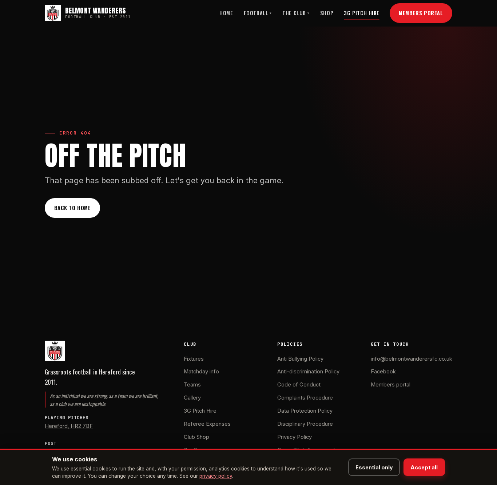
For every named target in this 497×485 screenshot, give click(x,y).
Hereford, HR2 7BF (69, 426)
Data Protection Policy (305, 411)
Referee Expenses (207, 424)
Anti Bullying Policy (300, 359)
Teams (192, 384)
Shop (326, 13)
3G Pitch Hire (361, 13)
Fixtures (194, 359)
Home (226, 13)
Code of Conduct (299, 384)
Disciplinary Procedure (305, 424)
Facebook (383, 371)
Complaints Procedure (305, 397)
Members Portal (421, 13)
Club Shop (196, 437)
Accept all (424, 467)
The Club (295, 13)
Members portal (390, 384)
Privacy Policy (294, 437)
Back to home (72, 208)
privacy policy (215, 476)
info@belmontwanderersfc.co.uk (411, 359)
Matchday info (201, 371)
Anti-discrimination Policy (308, 371)
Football (258, 13)
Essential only (374, 467)
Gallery (192, 397)
